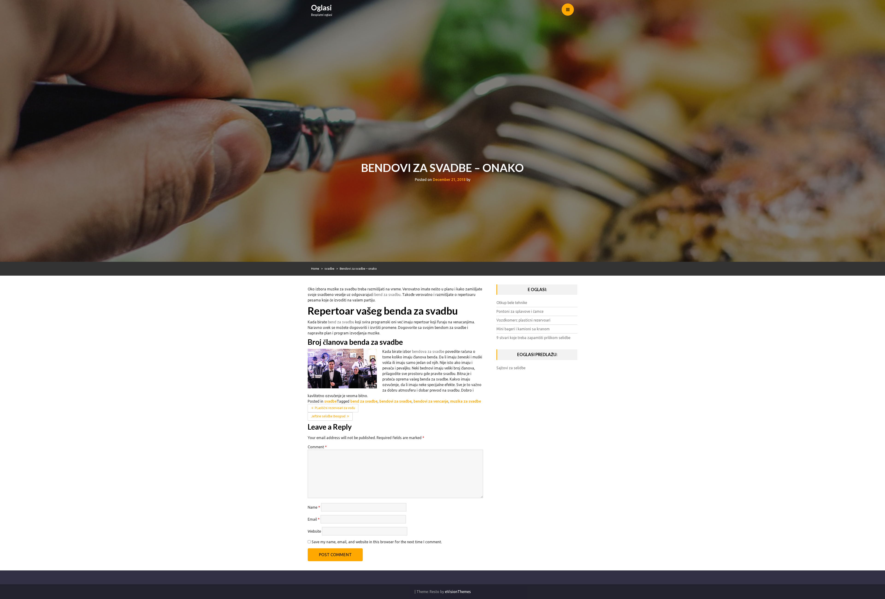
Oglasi (321, 7)
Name (314, 507)
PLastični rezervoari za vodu (335, 408)
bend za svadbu (387, 294)
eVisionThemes (458, 592)
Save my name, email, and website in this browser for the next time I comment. (377, 542)
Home (315, 268)
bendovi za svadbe (395, 401)
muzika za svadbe (465, 401)
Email (314, 519)
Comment (317, 447)
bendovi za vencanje (430, 401)
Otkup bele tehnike (511, 303)
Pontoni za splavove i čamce (519, 311)
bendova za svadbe (428, 351)
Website (314, 531)
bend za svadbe (364, 401)
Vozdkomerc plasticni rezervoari (523, 320)
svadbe (329, 268)
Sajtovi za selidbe (510, 368)
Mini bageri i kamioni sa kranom (523, 329)
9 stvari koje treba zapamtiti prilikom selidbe (533, 338)
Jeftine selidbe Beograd (328, 416)
